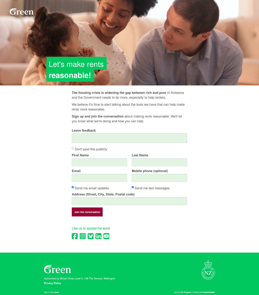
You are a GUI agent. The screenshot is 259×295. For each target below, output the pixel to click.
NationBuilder (209, 292)
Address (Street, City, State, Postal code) (103, 194)
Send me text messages (152, 188)
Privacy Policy (53, 283)
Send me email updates (92, 188)
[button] (87, 211)
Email (76, 170)
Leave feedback (84, 130)
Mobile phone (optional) (150, 170)
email (56, 292)
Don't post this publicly (91, 149)
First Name (80, 155)
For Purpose (186, 292)
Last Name (140, 155)
